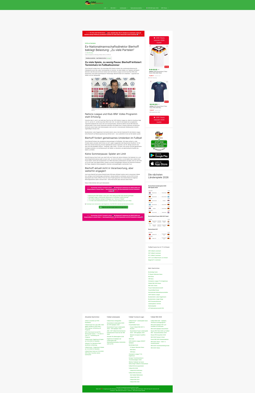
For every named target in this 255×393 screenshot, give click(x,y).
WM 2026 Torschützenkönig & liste (160, 345)
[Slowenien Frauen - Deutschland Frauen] (159, 225)
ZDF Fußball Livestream (154, 253)
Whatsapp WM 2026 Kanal (137, 388)
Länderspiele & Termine (154, 303)
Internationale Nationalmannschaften (125, 204)
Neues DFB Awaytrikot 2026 (158, 335)
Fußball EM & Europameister (136, 366)
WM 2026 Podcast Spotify (139, 390)
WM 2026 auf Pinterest (121, 390)
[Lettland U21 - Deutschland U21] (159, 234)
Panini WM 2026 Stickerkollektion (160, 339)
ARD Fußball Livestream (154, 251)
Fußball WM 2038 (134, 381)
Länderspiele (123, 8)
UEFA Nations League (154, 294)
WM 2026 (113, 8)
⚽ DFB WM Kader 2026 (152, 8)
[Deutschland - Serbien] (159, 200)
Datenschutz (127, 388)
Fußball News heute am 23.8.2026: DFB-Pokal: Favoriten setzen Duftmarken (94, 353)
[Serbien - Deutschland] (159, 208)
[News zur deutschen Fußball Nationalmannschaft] (94, 3)
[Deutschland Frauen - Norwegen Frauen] (159, 221)
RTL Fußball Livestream (154, 255)
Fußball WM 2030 (134, 377)
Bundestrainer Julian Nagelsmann (102, 204)
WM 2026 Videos (155, 348)
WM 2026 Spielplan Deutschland (159, 328)
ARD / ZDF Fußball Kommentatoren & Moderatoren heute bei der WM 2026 (116, 332)
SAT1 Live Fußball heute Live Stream (158, 257)
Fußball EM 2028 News (136, 370)
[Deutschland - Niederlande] (159, 212)
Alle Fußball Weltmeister (136, 375)
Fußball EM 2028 (133, 368)
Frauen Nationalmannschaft (155, 288)
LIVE (105, 8)
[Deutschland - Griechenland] (159, 196)
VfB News (151, 278)
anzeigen (109, 58)
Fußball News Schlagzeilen (114, 320)
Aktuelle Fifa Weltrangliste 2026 (115, 336)
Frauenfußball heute (153, 290)
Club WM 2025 (113, 204)
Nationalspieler (152, 306)
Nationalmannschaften (136, 8)
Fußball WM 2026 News (154, 283)
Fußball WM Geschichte (135, 372)
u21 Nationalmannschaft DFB (156, 308)
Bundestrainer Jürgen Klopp (155, 299)
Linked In (130, 390)
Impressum (120, 388)
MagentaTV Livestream (154, 260)
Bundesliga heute (90, 204)
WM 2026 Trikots (152, 285)
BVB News (151, 276)
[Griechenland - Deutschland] (159, 204)
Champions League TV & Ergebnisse (158, 281)
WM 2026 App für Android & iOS (151, 388)
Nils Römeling (113, 388)
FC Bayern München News (155, 274)
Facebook (112, 390)
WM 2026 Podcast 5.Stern (158, 337)
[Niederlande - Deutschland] (159, 192)
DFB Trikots (164, 8)
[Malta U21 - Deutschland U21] (159, 238)
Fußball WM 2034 (134, 379)
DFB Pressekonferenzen (154, 301)
